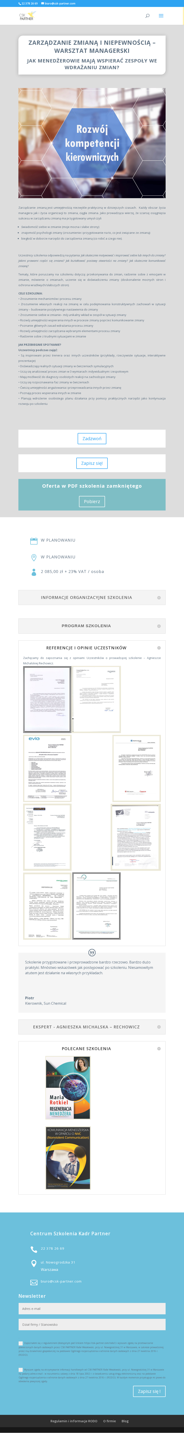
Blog (125, 1421)
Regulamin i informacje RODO (73, 1421)
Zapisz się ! (149, 1391)
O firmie (109, 1421)
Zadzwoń (92, 438)
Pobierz (92, 501)
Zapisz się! (92, 463)
